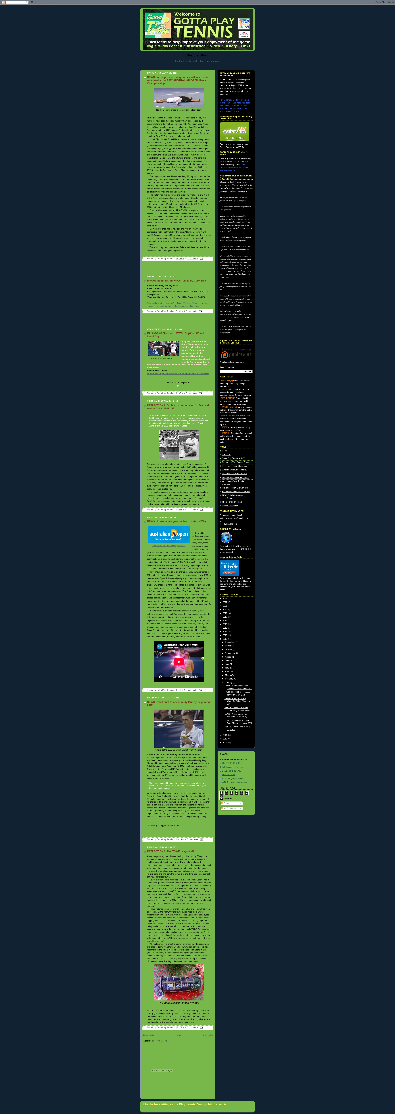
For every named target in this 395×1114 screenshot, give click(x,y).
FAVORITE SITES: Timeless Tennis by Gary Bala (176, 280)
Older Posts (207, 1035)
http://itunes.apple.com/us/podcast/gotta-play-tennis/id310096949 (178, 374)
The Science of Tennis (232, 502)
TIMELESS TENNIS (231, 763)
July (227, 660)
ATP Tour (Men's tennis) (232, 778)
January (229, 682)
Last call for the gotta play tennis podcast (197, 61)
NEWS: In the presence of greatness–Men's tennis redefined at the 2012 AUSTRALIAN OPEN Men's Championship (177, 80)
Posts (226, 803)
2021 (225, 606)
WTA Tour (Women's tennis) (234, 782)
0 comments (192, 258)
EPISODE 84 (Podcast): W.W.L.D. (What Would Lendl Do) (239, 701)
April (227, 672)
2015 (225, 628)
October (229, 649)
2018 (225, 617)
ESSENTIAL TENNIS (231, 771)
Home (178, 1035)
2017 (225, 621)
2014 (225, 632)
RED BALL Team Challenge (234, 466)
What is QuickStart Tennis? (234, 474)
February (229, 679)
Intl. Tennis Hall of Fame (233, 767)
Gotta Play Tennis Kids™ (233, 458)
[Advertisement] (197, 66)
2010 (225, 739)
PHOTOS (226, 455)
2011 (225, 735)
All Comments (229, 808)
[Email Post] (201, 258)
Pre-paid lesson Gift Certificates (236, 488)
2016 (225, 624)
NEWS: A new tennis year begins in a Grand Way (176, 521)
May (227, 668)
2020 (225, 610)
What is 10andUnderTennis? (234, 470)
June (227, 664)
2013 (225, 635)
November (230, 646)
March (228, 675)
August (228, 657)
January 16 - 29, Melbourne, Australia (168, 545)
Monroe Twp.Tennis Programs (235, 477)
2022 (225, 602)
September (230, 653)
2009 (225, 742)
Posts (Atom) (161, 1041)
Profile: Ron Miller (230, 506)
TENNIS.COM (228, 775)
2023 (225, 599)
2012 (225, 639)
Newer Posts (148, 1035)
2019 (225, 613)
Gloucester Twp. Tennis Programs (237, 462)
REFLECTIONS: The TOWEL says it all (170, 851)
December (230, 642)
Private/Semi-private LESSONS (236, 492)
